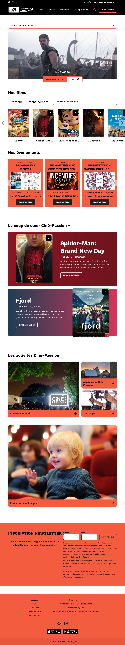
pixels (68, 566)
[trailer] (25, 113)
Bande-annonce (53, 79)
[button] (3, 123)
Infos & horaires (71, 275)
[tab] (16, 102)
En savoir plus (25, 202)
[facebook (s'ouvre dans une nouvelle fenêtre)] (9, 2)
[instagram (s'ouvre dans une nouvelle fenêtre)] (13, 2)
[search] (95, 10)
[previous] (11, 57)
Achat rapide (108, 10)
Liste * (84, 532)
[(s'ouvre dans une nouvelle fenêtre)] (54, 631)
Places (72, 79)
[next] (114, 57)
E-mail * (66, 532)
